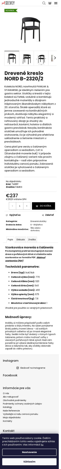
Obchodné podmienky (14, 400)
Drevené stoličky (38, 221)
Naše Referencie (11, 410)
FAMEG (18, 186)
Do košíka (45, 205)
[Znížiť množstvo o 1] (12, 205)
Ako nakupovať (11, 396)
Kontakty (7, 421)
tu (42, 444)
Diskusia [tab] (21, 239)
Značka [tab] (32, 239)
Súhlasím (29, 461)
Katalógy (7, 407)
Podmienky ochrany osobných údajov (22, 403)
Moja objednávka (11, 417)
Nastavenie (29, 452)
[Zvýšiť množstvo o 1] (26, 205)
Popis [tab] (10, 239)
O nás (6, 393)
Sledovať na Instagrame (32, 367)
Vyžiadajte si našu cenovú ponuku (20, 414)
